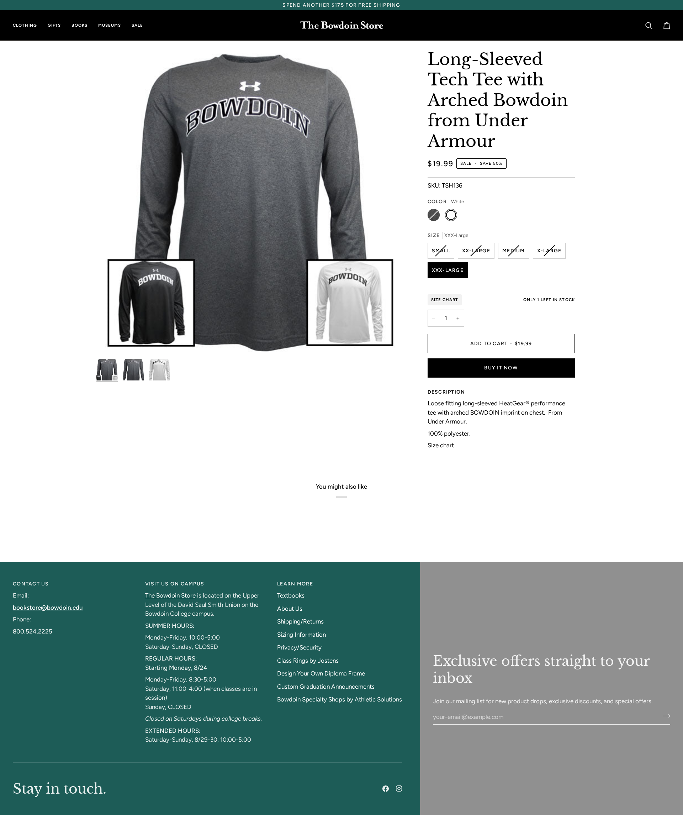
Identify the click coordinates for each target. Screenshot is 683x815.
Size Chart (444, 299)
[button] (27, 25)
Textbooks (291, 595)
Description (446, 392)
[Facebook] (385, 788)
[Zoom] (110, 342)
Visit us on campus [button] (175, 584)
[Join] (664, 715)
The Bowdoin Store (170, 595)
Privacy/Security (299, 647)
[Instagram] (399, 788)
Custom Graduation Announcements (326, 686)
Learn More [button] (295, 584)
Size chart (441, 445)
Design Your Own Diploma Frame (321, 673)
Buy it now (501, 368)
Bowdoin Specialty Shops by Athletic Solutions (339, 699)
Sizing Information (301, 634)
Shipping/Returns (300, 621)
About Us (289, 608)
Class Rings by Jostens (308, 660)
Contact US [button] (31, 584)
